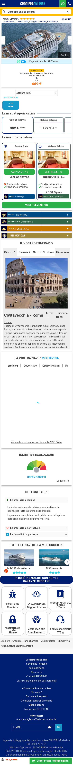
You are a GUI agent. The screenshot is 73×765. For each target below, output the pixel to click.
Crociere (5, 641)
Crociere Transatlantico (25, 641)
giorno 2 (24, 263)
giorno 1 (10, 263)
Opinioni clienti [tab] (51, 376)
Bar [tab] (57, 393)
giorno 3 (39, 263)
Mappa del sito (36, 705)
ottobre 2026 (23, 103)
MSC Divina (64, 641)
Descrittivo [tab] (30, 376)
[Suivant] (63, 419)
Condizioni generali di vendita (36, 701)
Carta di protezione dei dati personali (37, 681)
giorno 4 (53, 263)
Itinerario (62, 263)
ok (58, 727)
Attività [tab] (13, 376)
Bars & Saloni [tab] (14, 393)
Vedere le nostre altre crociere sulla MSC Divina (36, 443)
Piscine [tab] (29, 393)
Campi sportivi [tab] (44, 393)
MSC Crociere (48, 641)
